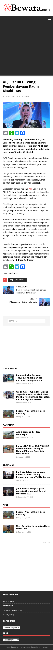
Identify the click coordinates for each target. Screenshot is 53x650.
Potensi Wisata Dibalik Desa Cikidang (30, 412)
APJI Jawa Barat (17, 280)
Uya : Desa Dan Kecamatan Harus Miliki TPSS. (33, 527)
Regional (8, 465)
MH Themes (43, 647)
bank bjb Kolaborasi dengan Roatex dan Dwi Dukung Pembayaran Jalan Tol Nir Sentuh (33, 474)
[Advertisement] (26, 49)
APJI (31, 189)
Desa (5, 505)
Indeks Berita (8, 601)
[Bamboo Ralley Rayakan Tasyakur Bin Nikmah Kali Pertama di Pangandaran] (8, 380)
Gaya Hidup (10, 368)
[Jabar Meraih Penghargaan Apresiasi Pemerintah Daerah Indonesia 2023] (8, 494)
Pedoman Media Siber (12, 610)
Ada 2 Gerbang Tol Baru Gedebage (28, 433)
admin (26, 96)
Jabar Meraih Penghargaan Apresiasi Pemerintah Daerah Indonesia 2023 (31, 491)
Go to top (46, 542)
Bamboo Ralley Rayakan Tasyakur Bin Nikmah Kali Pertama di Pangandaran (29, 377)
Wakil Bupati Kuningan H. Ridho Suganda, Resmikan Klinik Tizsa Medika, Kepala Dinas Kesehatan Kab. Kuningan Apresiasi (33, 395)
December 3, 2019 (12, 96)
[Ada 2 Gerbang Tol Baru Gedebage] (8, 437)
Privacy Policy (8, 614)
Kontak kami (8, 605)
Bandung (8, 425)
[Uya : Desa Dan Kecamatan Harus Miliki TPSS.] (8, 531)
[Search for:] (26, 321)
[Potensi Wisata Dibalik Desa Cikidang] (8, 416)
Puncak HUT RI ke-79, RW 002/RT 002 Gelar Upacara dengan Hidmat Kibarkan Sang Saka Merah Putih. (32, 450)
